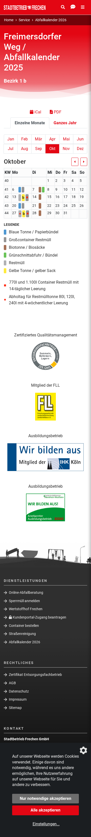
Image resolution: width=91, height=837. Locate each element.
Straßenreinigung (22, 634)
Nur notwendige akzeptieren (45, 798)
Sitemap (15, 708)
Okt (52, 148)
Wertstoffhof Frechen (25, 609)
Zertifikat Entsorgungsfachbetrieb (35, 675)
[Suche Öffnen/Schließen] (63, 7)
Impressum (18, 699)
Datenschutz (19, 691)
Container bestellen (24, 625)
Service (24, 20)
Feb (24, 139)
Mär (38, 139)
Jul (10, 148)
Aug (24, 148)
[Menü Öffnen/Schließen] (82, 7)
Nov (66, 148)
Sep (38, 148)
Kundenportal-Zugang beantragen (39, 617)
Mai (66, 139)
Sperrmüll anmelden (24, 601)
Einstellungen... (46, 824)
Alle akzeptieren (45, 810)
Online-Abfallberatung (26, 592)
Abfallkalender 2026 (50, 20)
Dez (80, 148)
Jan (10, 139)
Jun (80, 139)
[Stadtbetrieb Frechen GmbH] (25, 7)
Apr (52, 139)
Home (8, 20)
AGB (12, 683)
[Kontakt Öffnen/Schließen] (73, 7)
